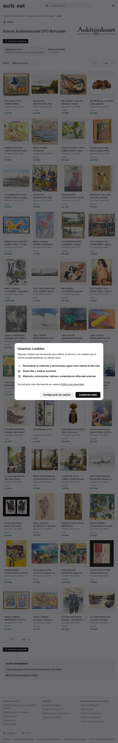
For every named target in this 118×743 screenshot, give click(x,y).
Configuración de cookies (56, 394)
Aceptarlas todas (88, 394)
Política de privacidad (72, 384)
